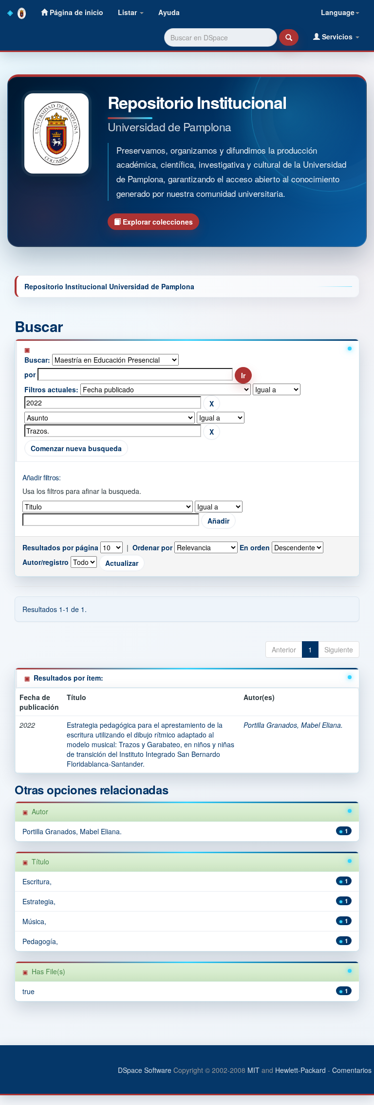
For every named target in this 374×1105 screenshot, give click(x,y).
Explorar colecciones (157, 222)
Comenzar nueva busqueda (76, 448)
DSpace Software (144, 1070)
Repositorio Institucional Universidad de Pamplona (109, 286)
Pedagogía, (40, 941)
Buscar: (37, 360)
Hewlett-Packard (300, 1070)
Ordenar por (152, 547)
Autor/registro (45, 562)
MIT (253, 1070)
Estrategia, (39, 901)
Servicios (337, 36)
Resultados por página (60, 547)
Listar (128, 12)
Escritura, (37, 881)
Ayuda (169, 12)
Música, (34, 921)
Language (338, 12)
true (28, 991)
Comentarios (352, 1070)
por (30, 374)
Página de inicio (75, 12)
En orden (255, 547)
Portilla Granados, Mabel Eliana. (293, 725)
